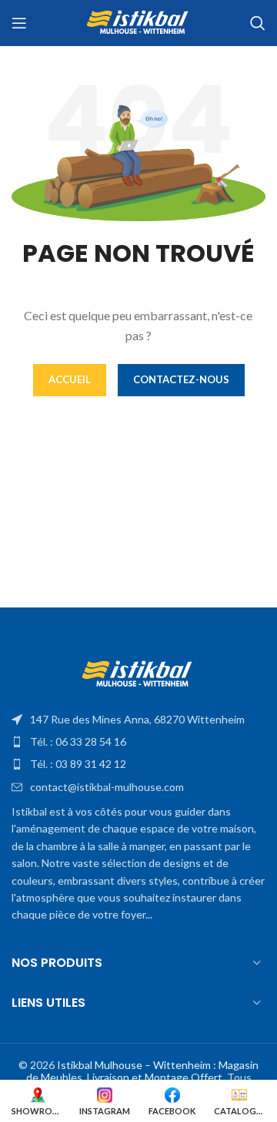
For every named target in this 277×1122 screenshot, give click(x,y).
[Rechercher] (257, 23)
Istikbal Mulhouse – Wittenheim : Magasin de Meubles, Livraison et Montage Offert (142, 1071)
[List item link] (138, 719)
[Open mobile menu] (19, 23)
